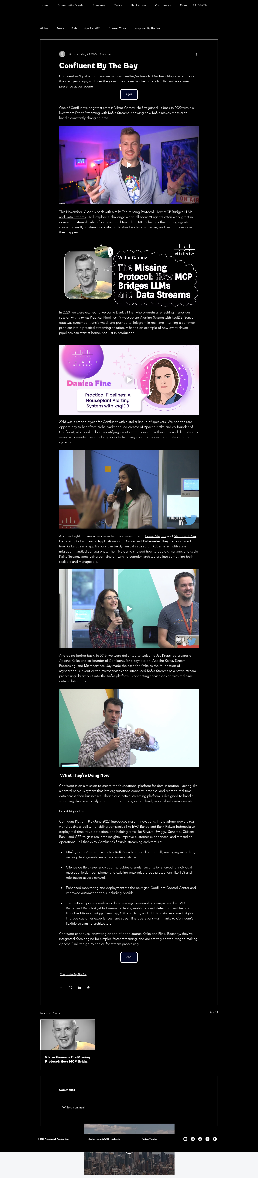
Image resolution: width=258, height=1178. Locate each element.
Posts (74, 28)
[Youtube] (185, 1139)
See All (213, 1012)
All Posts (44, 28)
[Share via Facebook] (61, 987)
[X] (207, 1139)
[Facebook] (200, 1139)
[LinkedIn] (193, 1139)
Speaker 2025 (117, 28)
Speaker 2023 (92, 28)
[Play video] (129, 165)
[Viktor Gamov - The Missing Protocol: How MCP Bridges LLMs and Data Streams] (67, 1035)
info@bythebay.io (111, 1139)
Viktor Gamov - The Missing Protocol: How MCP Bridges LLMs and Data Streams (67, 1059)
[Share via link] (88, 987)
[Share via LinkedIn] (79, 987)
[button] (183, 5)
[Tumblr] (215, 1139)
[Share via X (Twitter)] (70, 987)
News (60, 28)
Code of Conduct (150, 1139)
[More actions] (196, 54)
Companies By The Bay (147, 28)
